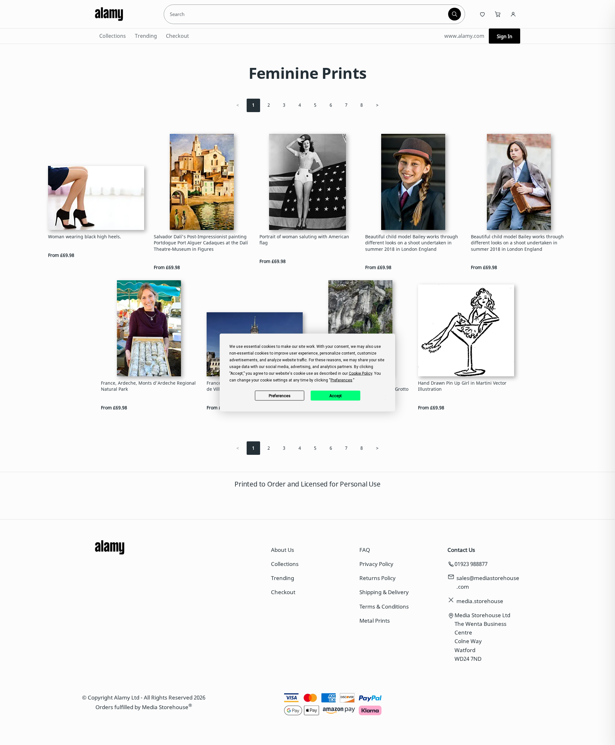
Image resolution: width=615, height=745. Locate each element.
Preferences (280, 395)
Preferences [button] (341, 380)
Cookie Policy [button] (360, 373)
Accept (335, 395)
